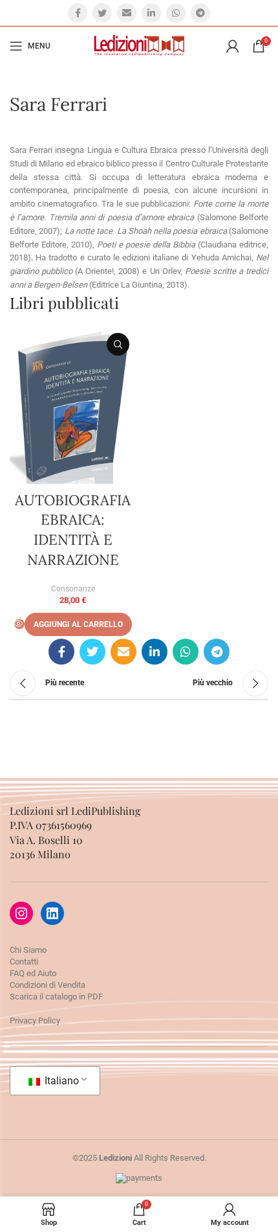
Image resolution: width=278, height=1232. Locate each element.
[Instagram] (21, 913)
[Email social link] (126, 13)
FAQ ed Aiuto (33, 973)
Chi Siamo (28, 950)
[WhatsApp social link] (176, 13)
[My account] (233, 46)
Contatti (24, 961)
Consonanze (73, 588)
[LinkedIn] (52, 913)
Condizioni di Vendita (47, 985)
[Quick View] (19, 624)
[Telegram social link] (200, 13)
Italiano (60, 1081)
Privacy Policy (35, 1020)
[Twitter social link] (102, 13)
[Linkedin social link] (151, 13)
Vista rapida (118, 344)
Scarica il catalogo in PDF (56, 996)
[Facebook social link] (77, 13)
